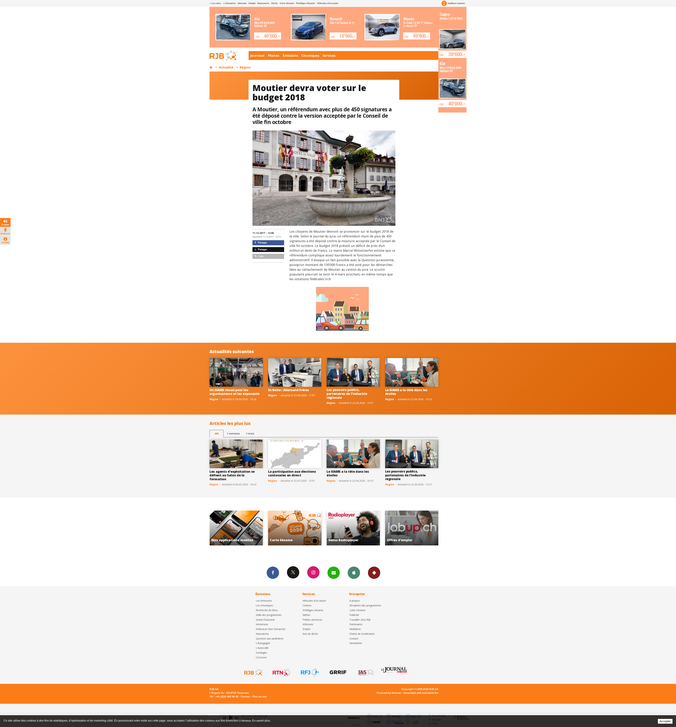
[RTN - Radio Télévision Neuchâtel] (281, 672)
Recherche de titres (267, 610)
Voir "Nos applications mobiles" (353, 528)
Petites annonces (312, 619)
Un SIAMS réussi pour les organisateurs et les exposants (234, 392)
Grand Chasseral (265, 619)
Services (329, 55)
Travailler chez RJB (360, 619)
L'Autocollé (262, 648)
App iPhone (354, 573)
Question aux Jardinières (269, 638)
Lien (261, 256)
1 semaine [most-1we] (233, 433)
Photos (273, 55)
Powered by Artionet (389, 692)
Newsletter (355, 643)
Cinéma (307, 605)
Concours (261, 657)
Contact (353, 638)
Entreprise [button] (230, 3)
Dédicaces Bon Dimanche (270, 629)
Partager (262, 242)
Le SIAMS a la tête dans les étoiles (406, 392)
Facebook (273, 573)
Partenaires (355, 624)
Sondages (261, 652)
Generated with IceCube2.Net (420, 692)
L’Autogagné (263, 643)
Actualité (226, 67)
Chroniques (310, 55)
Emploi (252, 3)
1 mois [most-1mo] (250, 433)
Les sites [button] (216, 3)
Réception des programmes (365, 605)
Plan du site (259, 696)
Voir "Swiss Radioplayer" (236, 528)
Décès (274, 3)
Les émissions (264, 600)
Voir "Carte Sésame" (412, 528)
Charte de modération (362, 633)
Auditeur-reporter (456, 3)
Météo (306, 615)
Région (245, 67)
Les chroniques (264, 605)
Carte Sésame (287, 3)
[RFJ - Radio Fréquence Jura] (309, 672)
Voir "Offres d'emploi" (294, 528)
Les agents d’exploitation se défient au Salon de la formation (232, 475)
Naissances (263, 3)
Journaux (257, 55)
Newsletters (333, 573)
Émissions (290, 55)
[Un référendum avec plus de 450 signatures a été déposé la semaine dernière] (324, 178)
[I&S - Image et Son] (366, 672)
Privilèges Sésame (305, 3)
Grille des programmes (269, 615)
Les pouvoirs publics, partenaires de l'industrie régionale (347, 393)
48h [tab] (216, 433)
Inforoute (242, 3)
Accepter (665, 721)
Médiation (355, 629)
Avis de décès (310, 633)
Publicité (354, 615)
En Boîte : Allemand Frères (288, 390)
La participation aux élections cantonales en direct (292, 473)
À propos (354, 600)
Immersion (262, 624)
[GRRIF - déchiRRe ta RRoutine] (337, 672)
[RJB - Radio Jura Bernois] (253, 672)
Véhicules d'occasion (327, 3)
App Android (374, 573)
